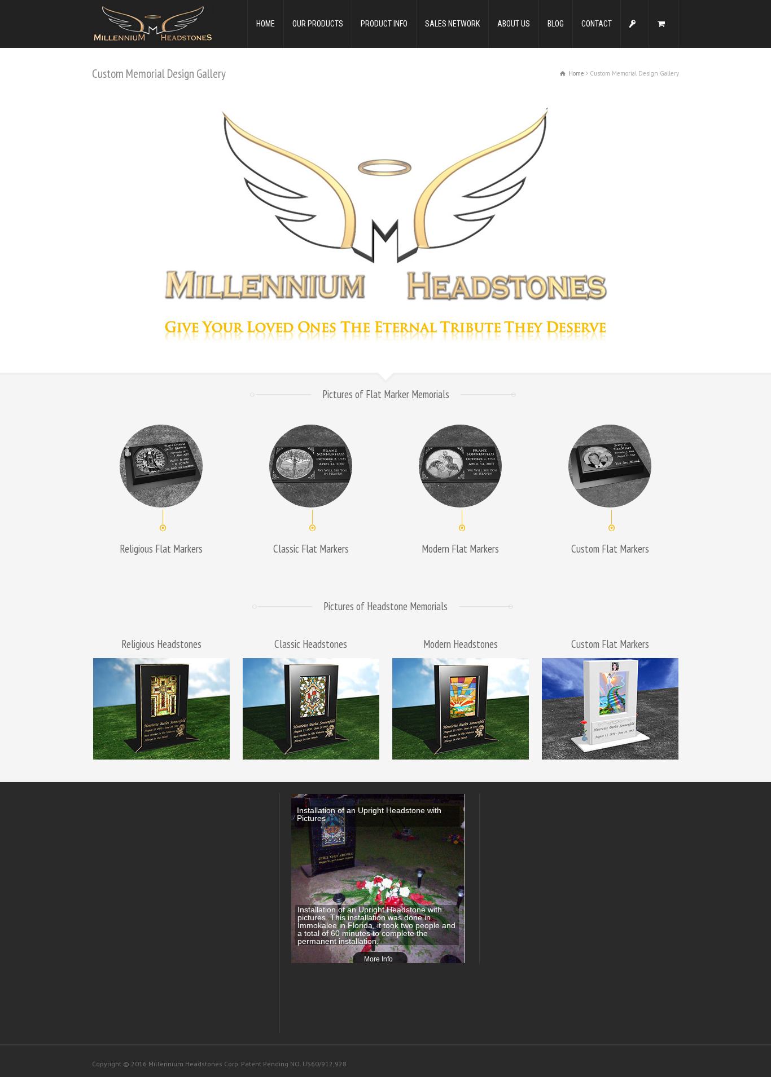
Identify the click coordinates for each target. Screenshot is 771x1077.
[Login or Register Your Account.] (635, 24)
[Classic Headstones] (311, 709)
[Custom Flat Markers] (609, 466)
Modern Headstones (460, 644)
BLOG (555, 23)
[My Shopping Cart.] (663, 24)
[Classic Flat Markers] (310, 466)
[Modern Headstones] (460, 709)
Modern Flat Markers (460, 548)
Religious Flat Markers (161, 548)
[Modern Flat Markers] (460, 466)
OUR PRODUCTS (317, 23)
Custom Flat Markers (610, 548)
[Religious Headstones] (161, 709)
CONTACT (596, 23)
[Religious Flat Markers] (161, 466)
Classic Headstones (310, 644)
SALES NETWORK (452, 23)
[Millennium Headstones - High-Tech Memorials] (152, 23)
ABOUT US (513, 23)
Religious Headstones (161, 644)
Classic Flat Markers (311, 548)
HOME (265, 23)
